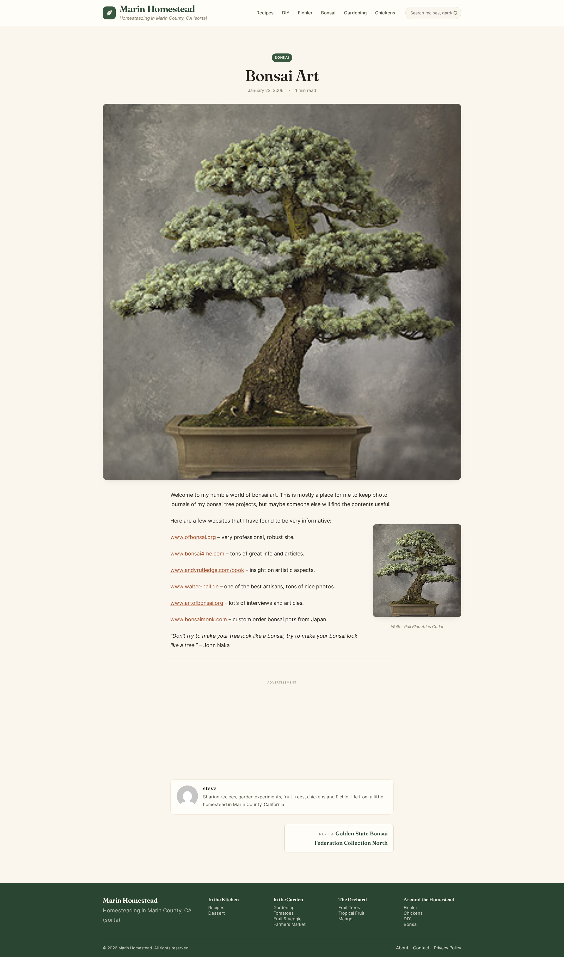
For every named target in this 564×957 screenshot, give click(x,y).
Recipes (264, 13)
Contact (421, 948)
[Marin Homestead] (109, 12)
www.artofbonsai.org (196, 603)
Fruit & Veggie (287, 918)
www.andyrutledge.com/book (207, 570)
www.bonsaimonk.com (198, 619)
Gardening (355, 13)
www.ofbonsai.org (193, 537)
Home (260, 45)
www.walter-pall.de (194, 586)
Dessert (216, 913)
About (402, 948)
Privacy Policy (447, 948)
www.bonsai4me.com (197, 553)
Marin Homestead (157, 8)
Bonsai (328, 13)
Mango (345, 918)
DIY (286, 13)
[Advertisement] (282, 727)
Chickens (385, 13)
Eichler (305, 13)
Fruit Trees (349, 907)
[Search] (455, 13)
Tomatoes (283, 913)
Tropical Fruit (351, 913)
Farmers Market (289, 924)
